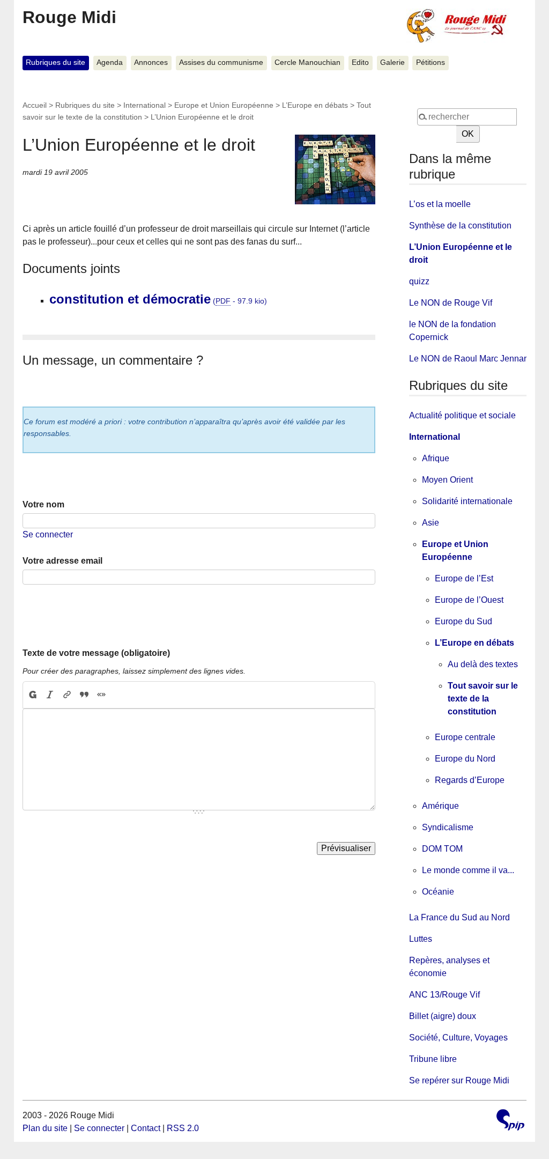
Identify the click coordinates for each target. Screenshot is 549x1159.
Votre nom (43, 504)
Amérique (440, 805)
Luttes (420, 938)
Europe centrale (465, 737)
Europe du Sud (463, 621)
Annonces (151, 62)
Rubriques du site (55, 62)
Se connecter (48, 534)
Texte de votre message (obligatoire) (96, 653)
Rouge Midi (69, 17)
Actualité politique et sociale (462, 415)
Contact (145, 1128)
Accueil (35, 105)
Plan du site (45, 1128)
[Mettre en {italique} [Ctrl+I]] (49, 695)
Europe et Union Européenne (223, 105)
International (144, 105)
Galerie (392, 62)
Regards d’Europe (470, 780)
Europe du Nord (465, 758)
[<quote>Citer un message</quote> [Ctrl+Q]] (84, 695)
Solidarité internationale (467, 501)
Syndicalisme (447, 827)
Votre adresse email (62, 560)
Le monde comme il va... (468, 870)
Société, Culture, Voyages (458, 1037)
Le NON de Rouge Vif (450, 302)
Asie (430, 522)
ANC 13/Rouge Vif (444, 994)
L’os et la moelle (440, 204)
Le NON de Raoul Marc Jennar (467, 358)
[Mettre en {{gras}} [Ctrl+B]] (32, 695)
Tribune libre (433, 1059)
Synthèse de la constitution (460, 225)
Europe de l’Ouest (469, 599)
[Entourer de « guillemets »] (101, 695)
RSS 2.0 (183, 1128)
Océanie (438, 891)
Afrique (435, 458)
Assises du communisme (221, 62)
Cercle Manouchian (307, 62)
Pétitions (430, 62)
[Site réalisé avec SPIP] (510, 1121)
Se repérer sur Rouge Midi (459, 1080)
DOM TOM (442, 848)
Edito (360, 62)
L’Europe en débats (315, 105)
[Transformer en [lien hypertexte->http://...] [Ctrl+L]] (67, 695)
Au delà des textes (483, 664)
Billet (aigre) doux (442, 1016)
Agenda (110, 62)
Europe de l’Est (464, 578)
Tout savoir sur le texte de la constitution (483, 698)
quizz (419, 281)
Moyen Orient (447, 479)
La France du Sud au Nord (459, 917)
